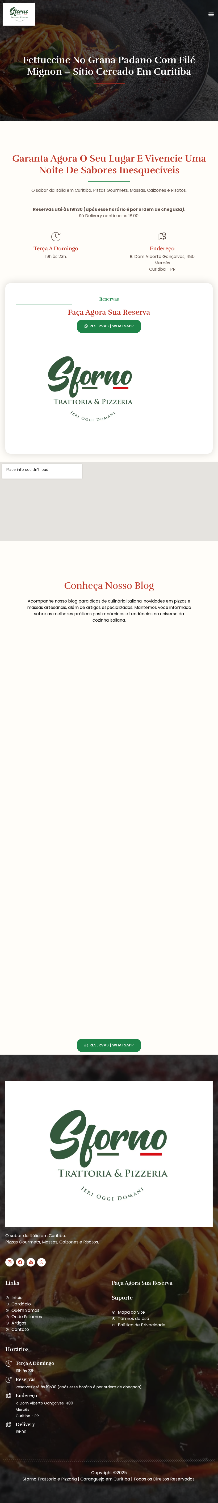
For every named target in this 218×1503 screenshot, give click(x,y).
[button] (211, 14)
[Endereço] (162, 236)
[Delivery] (8, 1425)
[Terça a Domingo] (56, 236)
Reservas (25, 1379)
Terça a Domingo (55, 248)
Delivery (25, 1424)
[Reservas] (8, 1380)
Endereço (162, 248)
